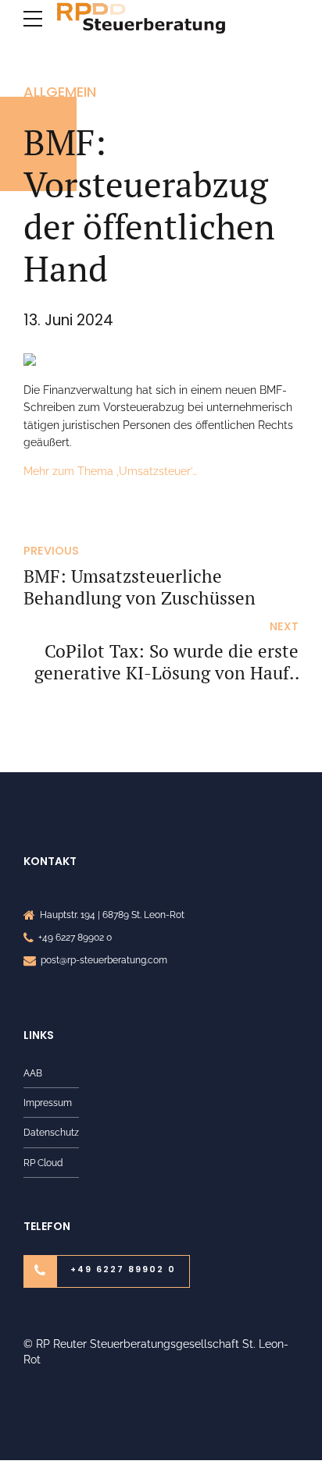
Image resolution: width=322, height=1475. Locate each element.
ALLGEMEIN (59, 91)
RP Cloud (43, 1162)
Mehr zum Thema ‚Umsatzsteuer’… (110, 471)
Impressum (47, 1102)
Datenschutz (51, 1132)
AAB (32, 1073)
